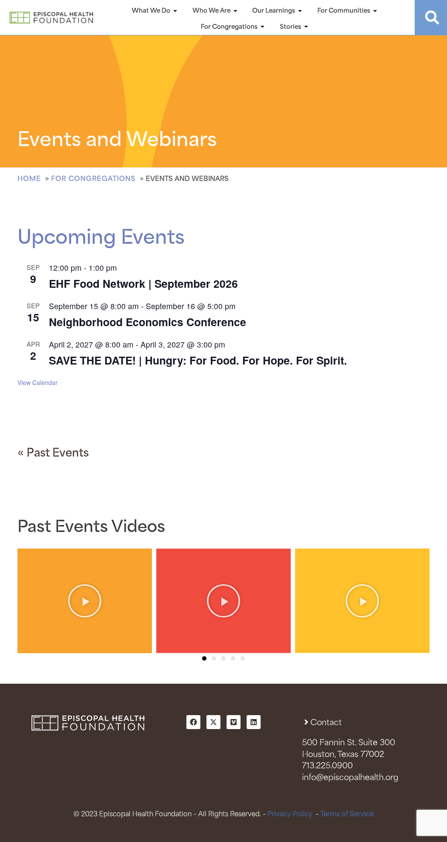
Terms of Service (347, 814)
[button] (204, 658)
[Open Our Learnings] (300, 11)
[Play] (84, 601)
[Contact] (306, 722)
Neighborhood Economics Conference (147, 322)
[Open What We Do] (175, 11)
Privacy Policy (290, 814)
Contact (326, 723)
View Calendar (37, 382)
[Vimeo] (234, 722)
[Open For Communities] (375, 11)
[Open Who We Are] (236, 11)
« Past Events (53, 453)
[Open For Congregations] (263, 27)
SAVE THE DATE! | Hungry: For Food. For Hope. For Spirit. (198, 360)
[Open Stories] (306, 27)
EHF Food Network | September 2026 (143, 283)
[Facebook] (193, 722)
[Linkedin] (254, 722)
